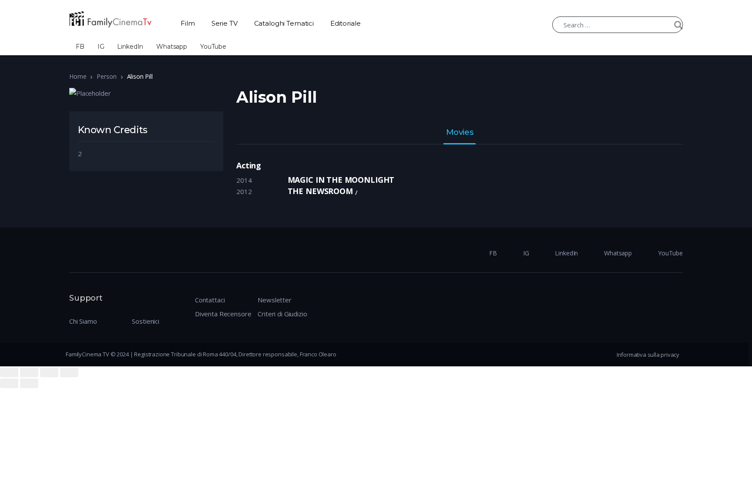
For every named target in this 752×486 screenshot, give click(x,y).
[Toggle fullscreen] (49, 372)
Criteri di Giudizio (282, 313)
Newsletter (275, 299)
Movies (459, 132)
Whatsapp (171, 46)
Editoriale (345, 23)
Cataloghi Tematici (284, 23)
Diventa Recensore (223, 313)
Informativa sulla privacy (648, 355)
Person (106, 76)
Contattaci (210, 299)
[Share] (29, 372)
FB (80, 46)
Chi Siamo (83, 321)
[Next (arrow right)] (29, 383)
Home (77, 76)
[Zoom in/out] (69, 372)
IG (100, 46)
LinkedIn (130, 46)
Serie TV (225, 23)
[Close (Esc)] (9, 372)
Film (188, 23)
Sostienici (145, 321)
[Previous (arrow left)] (9, 383)
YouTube (213, 46)
